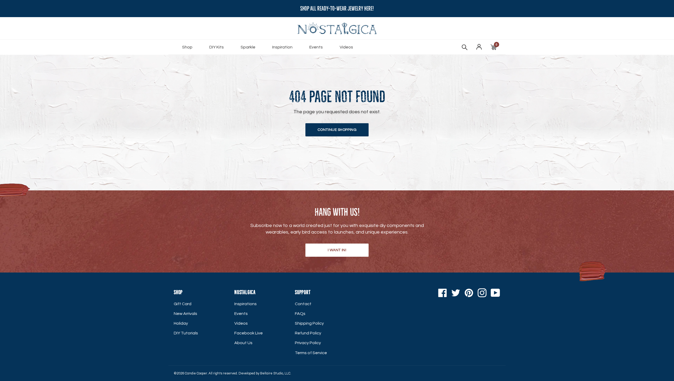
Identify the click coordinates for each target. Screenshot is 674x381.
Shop (187, 47)
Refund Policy (308, 333)
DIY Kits (216, 47)
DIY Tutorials (186, 333)
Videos (346, 47)
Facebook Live (248, 333)
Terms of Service (311, 353)
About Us (243, 343)
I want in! (337, 250)
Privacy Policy (308, 343)
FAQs (300, 313)
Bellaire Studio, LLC (275, 373)
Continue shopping (337, 130)
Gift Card (182, 304)
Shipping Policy (309, 323)
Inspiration (282, 47)
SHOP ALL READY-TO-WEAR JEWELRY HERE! (337, 8)
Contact (303, 304)
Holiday (181, 323)
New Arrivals (185, 313)
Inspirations (245, 304)
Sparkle (248, 47)
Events (316, 47)
